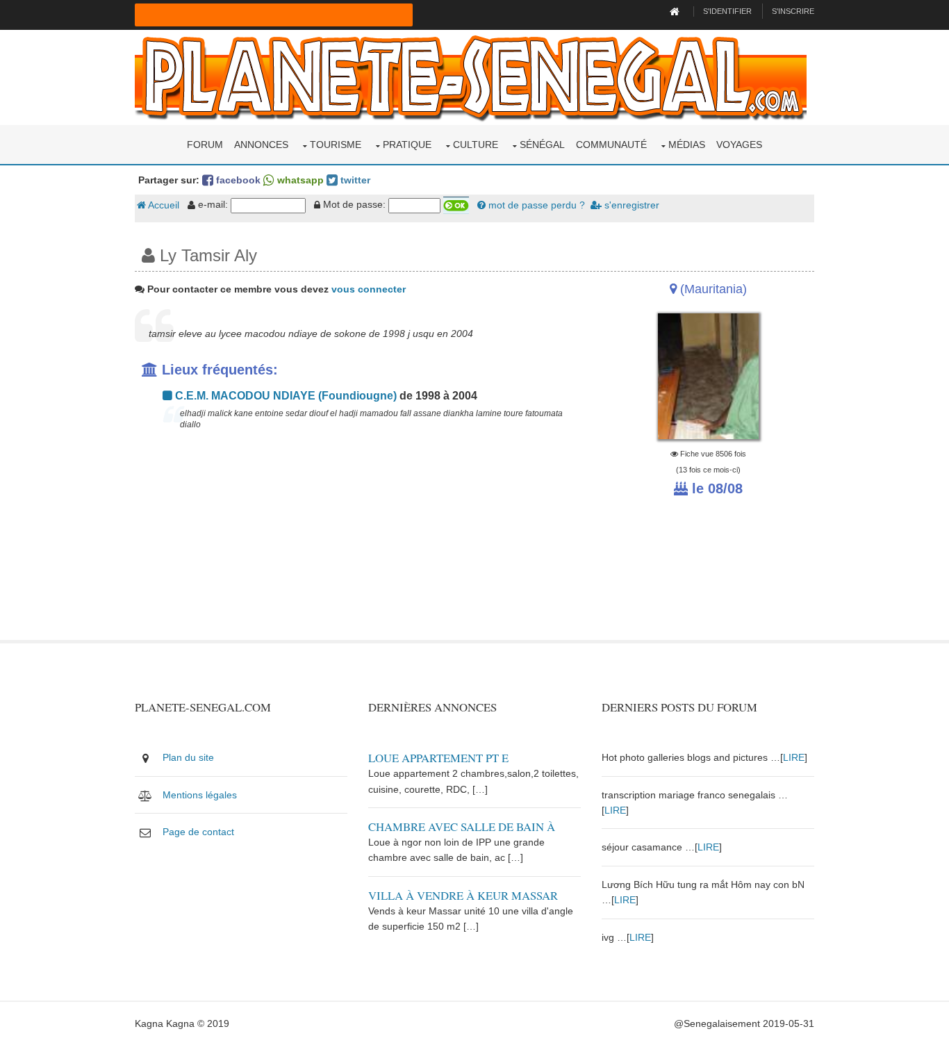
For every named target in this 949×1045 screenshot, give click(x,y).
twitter (354, 180)
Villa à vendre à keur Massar (463, 895)
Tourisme (335, 144)
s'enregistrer (630, 205)
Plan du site (188, 757)
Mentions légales (200, 794)
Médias (686, 144)
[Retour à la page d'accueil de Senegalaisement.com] (676, 11)
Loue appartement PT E (438, 758)
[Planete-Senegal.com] (471, 76)
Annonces (261, 144)
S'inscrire (793, 11)
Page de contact (198, 831)
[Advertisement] (358, 542)
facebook (237, 180)
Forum (205, 144)
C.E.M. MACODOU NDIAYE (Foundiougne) (284, 396)
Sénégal (542, 144)
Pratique (407, 144)
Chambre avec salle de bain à (461, 826)
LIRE (793, 757)
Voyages (739, 144)
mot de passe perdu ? (535, 205)
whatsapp (299, 180)
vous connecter (368, 289)
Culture (475, 144)
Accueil (162, 205)
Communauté (611, 144)
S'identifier (727, 11)
